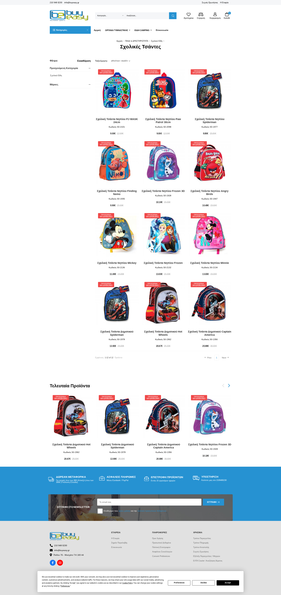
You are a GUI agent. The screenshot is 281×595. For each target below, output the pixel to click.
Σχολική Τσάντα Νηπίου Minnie (209, 262)
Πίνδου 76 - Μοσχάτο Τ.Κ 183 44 (68, 555)
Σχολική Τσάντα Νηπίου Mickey (116, 262)
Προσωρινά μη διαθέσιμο (106, 72)
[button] (70, 30)
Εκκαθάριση (84, 61)
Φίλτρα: (54, 60)
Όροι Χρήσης (157, 538)
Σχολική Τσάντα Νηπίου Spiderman (209, 121)
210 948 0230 (56, 2)
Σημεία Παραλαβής (119, 543)
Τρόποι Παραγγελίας (202, 538)
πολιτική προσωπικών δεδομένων (151, 511)
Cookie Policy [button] (127, 583)
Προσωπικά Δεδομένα (161, 543)
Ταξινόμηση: (101, 61)
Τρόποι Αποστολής (201, 547)
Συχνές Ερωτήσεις (210, 2)
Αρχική (97, 30)
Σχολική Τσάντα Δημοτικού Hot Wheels (163, 333)
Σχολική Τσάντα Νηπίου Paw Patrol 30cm (163, 121)
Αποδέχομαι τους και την (134, 511)
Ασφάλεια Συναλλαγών (162, 552)
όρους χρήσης (124, 511)
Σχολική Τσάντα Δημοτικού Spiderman (116, 333)
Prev (209, 357)
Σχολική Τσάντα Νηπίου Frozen (163, 262)
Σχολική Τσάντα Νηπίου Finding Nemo (117, 193)
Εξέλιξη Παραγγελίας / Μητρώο (206, 556)
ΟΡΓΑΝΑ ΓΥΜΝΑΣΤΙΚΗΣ (116, 30)
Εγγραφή (211, 502)
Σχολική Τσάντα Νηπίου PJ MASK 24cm (117, 121)
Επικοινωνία (162, 30)
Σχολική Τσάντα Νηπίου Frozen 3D (163, 191)
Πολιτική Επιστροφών (161, 547)
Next (224, 357)
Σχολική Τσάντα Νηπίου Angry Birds (209, 193)
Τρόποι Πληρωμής (201, 543)
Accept (228, 583)
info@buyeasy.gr (71, 2)
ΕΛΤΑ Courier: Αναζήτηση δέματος (207, 561)
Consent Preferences (161, 556)
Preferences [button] (65, 586)
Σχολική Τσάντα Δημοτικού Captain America (209, 333)
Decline (204, 583)
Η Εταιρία (224, 2)
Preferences (179, 583)
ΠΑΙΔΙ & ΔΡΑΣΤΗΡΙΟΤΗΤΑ (136, 41)
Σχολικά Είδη (156, 41)
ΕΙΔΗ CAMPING (141, 30)
